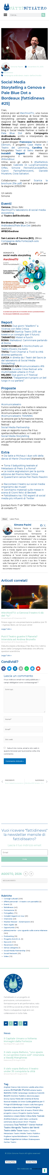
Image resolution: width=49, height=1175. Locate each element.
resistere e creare (12, 1116)
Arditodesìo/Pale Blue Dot (16, 225)
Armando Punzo (20, 1090)
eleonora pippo (33, 1096)
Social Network (10, 953)
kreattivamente (38, 1169)
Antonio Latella (27, 1087)
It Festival (27, 1107)
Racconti (7, 942)
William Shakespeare (31, 1139)
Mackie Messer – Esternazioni (17, 922)
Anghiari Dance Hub (12, 1087)
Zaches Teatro (10, 1142)
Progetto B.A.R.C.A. (12, 939)
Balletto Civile (10, 1093)
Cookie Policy (31, 1162)
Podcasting (9, 936)
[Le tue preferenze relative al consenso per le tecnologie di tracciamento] (44, 1170)
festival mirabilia (10, 1102)
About (5, 519)
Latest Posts (14, 519)
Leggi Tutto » (6, 629)
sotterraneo (9, 1125)
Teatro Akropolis (12, 1127)
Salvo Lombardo (31, 1119)
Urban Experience (12, 1139)
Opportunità (9, 927)
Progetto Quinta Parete (28, 1113)
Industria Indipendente (13, 1107)
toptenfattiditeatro (20, 1136)
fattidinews (8, 72)
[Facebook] (41, 525)
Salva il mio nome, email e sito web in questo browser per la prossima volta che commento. (22, 751)
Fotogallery (9, 913)
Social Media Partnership (14, 951)
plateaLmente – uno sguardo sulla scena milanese (25, 930)
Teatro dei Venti (30, 1127)
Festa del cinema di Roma (27, 1099)
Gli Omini (21, 1102)
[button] (5, 15)
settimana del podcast (13, 1122)
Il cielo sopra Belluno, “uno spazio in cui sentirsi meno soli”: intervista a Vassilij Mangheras (24, 1055)
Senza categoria (11, 948)
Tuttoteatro (34, 1136)
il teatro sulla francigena (33, 1105)
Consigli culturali (11, 899)
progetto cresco (11, 1113)
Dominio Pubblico (18, 1096)
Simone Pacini (22, 524)
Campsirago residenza (27, 1093)
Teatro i (26, 1131)
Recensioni (8, 945)
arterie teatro (36, 1090)
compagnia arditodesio (13, 75)
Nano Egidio (9, 925)
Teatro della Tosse (13, 1130)
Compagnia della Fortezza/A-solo (20, 241)
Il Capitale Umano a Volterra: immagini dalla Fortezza (20, 1040)
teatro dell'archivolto (32, 75)
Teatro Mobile (20, 1133)
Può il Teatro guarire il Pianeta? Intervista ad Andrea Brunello (19, 638)
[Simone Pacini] (8, 529)
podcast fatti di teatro (22, 1110)
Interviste (8, 919)
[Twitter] (44, 525)
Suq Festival (20, 1124)
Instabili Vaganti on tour (14, 916)
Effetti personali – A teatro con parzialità (21, 902)
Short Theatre (29, 1122)
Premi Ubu (38, 1110)
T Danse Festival (34, 1125)
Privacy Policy (10, 1162)
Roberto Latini (17, 1119)
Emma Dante (9, 1099)
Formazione (9, 910)
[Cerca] (43, 15)
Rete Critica (25, 1116)
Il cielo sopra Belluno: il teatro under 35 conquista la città (21, 1070)
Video (6, 956)
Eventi (6, 904)
